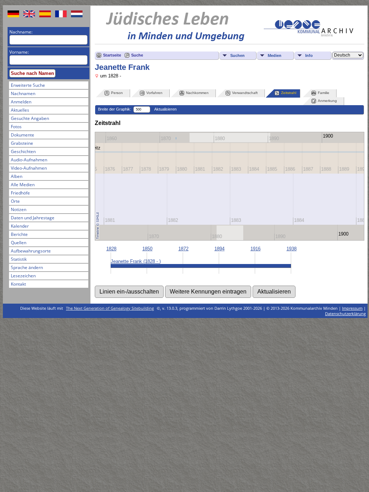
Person (117, 93)
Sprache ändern (27, 267)
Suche (137, 55)
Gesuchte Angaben (30, 118)
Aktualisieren (165, 109)
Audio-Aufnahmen (29, 160)
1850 (147, 248)
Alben (16, 176)
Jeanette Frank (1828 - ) (136, 261)
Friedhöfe (20, 193)
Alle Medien (23, 185)
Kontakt (18, 284)
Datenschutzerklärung (345, 313)
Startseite (112, 55)
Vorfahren (154, 93)
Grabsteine (22, 143)
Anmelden (21, 102)
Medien (274, 55)
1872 (183, 248)
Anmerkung (327, 101)
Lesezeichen (23, 276)
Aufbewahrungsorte (31, 251)
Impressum (352, 308)
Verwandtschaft (245, 93)
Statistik (19, 259)
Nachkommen (197, 93)
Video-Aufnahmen (29, 168)
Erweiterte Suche (28, 85)
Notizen (18, 209)
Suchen (237, 55)
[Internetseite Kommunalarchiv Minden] (308, 35)
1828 (111, 248)
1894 (219, 248)
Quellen (18, 243)
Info (309, 55)
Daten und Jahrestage (32, 218)
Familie (323, 93)
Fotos (16, 127)
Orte (15, 201)
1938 (291, 248)
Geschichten (23, 151)
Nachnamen (23, 93)
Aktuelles (20, 110)
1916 (255, 248)
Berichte (19, 234)
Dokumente (22, 135)
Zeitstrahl (288, 93)
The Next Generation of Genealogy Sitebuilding (110, 308)
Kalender (20, 226)
